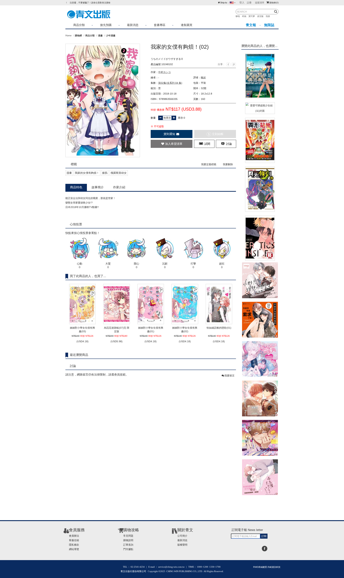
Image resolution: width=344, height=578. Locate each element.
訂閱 (263, 536)
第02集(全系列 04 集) (170, 82)
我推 (269, 16)
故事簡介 (98, 187)
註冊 (249, 2)
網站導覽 (74, 549)
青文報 (251, 25)
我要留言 (229, 375)
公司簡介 (182, 535)
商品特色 (76, 187)
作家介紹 (119, 187)
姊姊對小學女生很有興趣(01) (150, 329)
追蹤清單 (259, 2)
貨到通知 (170, 134)
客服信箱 (74, 540)
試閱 (207, 143)
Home (68, 35)
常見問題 (128, 535)
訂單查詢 (128, 544)
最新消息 (132, 24)
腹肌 (105, 172)
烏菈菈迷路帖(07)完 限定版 (116, 329)
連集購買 (186, 24)
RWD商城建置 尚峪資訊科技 (266, 567)
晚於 (203, 77)
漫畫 (100, 35)
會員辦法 (74, 535)
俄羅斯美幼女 (119, 172)
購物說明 (128, 540)
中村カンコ (164, 72)
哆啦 (239, 16)
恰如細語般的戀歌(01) (219, 327)
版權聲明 (182, 544)
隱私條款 (74, 544)
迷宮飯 (261, 16)
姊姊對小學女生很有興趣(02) (184, 329)
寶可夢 (253, 16)
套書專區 (159, 24)
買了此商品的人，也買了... (88, 276)
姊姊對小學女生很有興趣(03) (82, 329)
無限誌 (269, 25)
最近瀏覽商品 (79, 355)
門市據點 (128, 549)
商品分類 (79, 24)
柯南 (245, 16)
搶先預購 (106, 24)
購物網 (78, 35)
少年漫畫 (110, 35)
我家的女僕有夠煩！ (87, 172)
